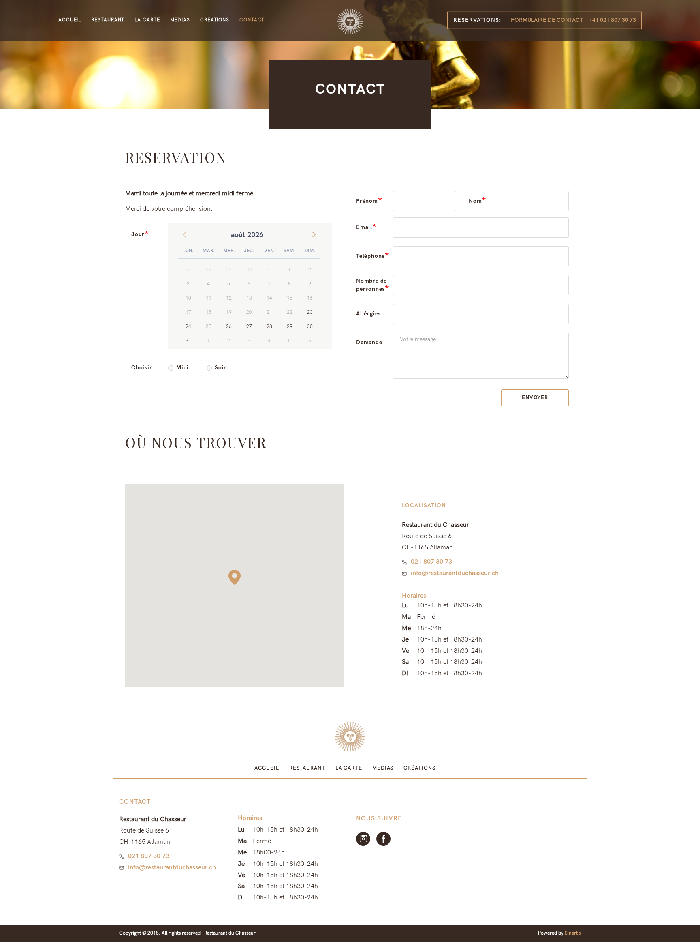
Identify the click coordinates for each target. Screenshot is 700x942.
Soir (220, 367)
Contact (252, 20)
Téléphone (370, 256)
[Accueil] (350, 21)
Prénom (367, 200)
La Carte (147, 20)
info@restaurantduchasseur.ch (455, 573)
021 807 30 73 (431, 562)
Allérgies (368, 313)
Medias (180, 20)
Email (364, 227)
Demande (369, 342)
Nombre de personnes (371, 284)
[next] (314, 234)
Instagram (363, 839)
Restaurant (107, 20)
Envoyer (535, 397)
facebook (383, 839)
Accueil (69, 20)
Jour (138, 234)
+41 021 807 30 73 (612, 20)
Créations (214, 20)
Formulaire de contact (547, 20)
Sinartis (573, 933)
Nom (475, 200)
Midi (182, 367)
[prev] (184, 234)
